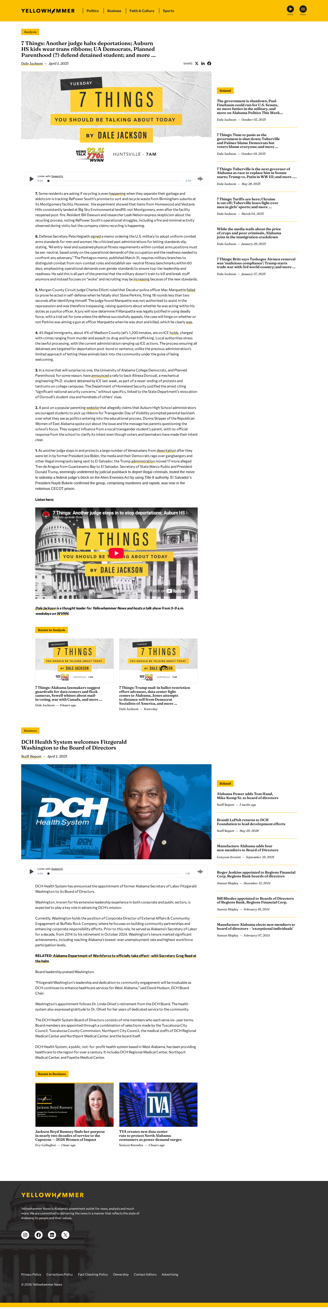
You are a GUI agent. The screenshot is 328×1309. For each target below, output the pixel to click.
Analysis (30, 32)
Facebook (209, 63)
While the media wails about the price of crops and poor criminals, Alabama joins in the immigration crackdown (249, 233)
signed (96, 236)
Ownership (121, 1274)
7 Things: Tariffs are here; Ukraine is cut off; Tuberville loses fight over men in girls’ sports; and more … (247, 203)
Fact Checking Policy (93, 1274)
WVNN (62, 613)
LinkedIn (202, 63)
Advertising (170, 1274)
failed (191, 290)
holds (174, 332)
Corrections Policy (59, 1274)
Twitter (196, 63)
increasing (141, 279)
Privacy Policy (31, 1274)
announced (100, 375)
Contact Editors (145, 1274)
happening (117, 193)
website (92, 407)
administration (143, 461)
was (189, 322)
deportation (166, 450)
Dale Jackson (32, 63)
